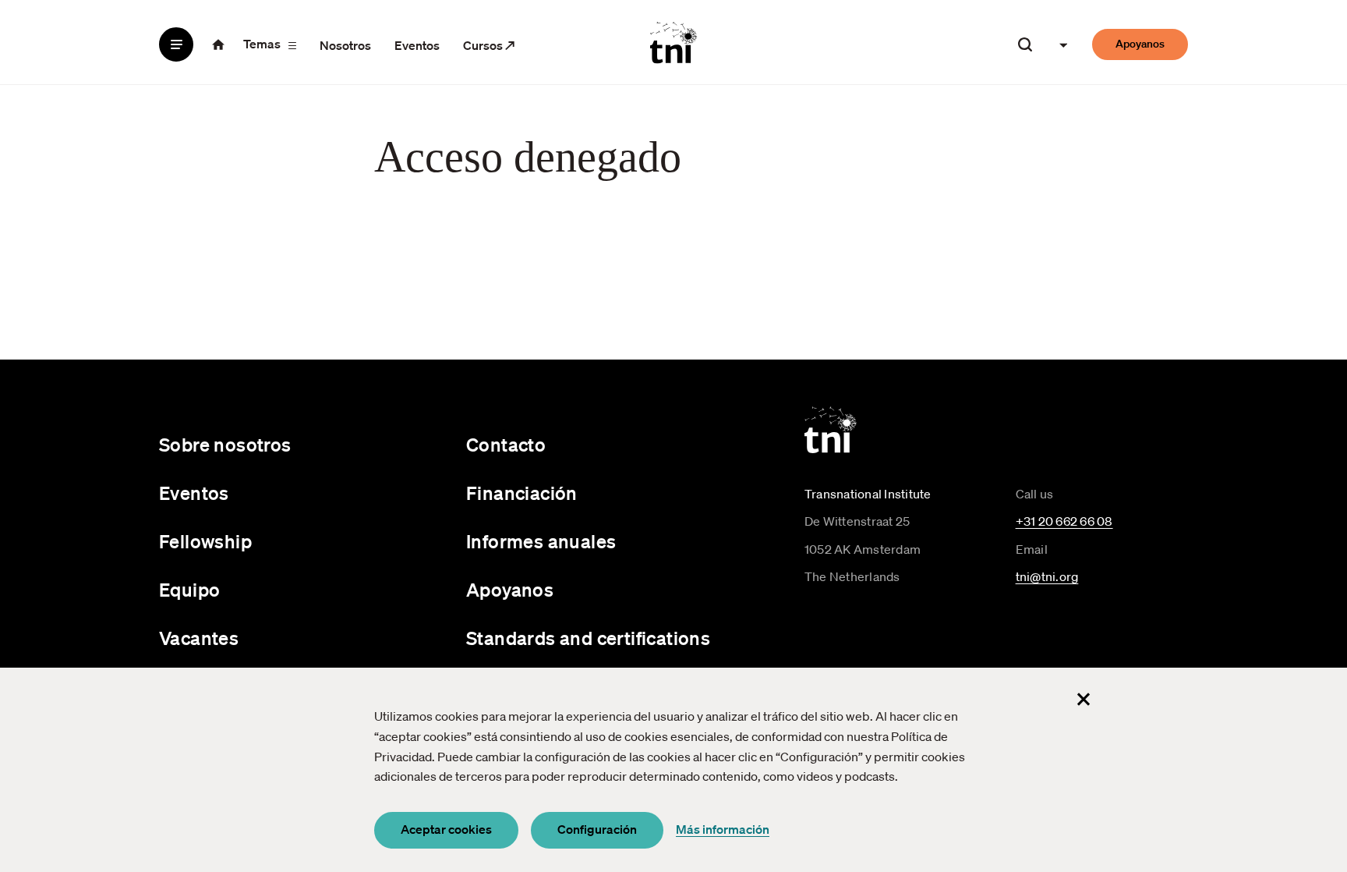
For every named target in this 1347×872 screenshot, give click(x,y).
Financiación (522, 493)
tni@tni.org (1047, 576)
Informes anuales (541, 541)
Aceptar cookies (446, 829)
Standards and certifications (588, 638)
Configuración (597, 829)
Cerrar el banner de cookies (1083, 699)
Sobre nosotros (225, 444)
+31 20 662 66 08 (1064, 521)
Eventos (417, 45)
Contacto (506, 444)
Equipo (189, 590)
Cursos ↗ (489, 45)
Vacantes (199, 638)
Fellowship (205, 541)
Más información (722, 829)
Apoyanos (1140, 44)
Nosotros (345, 45)
